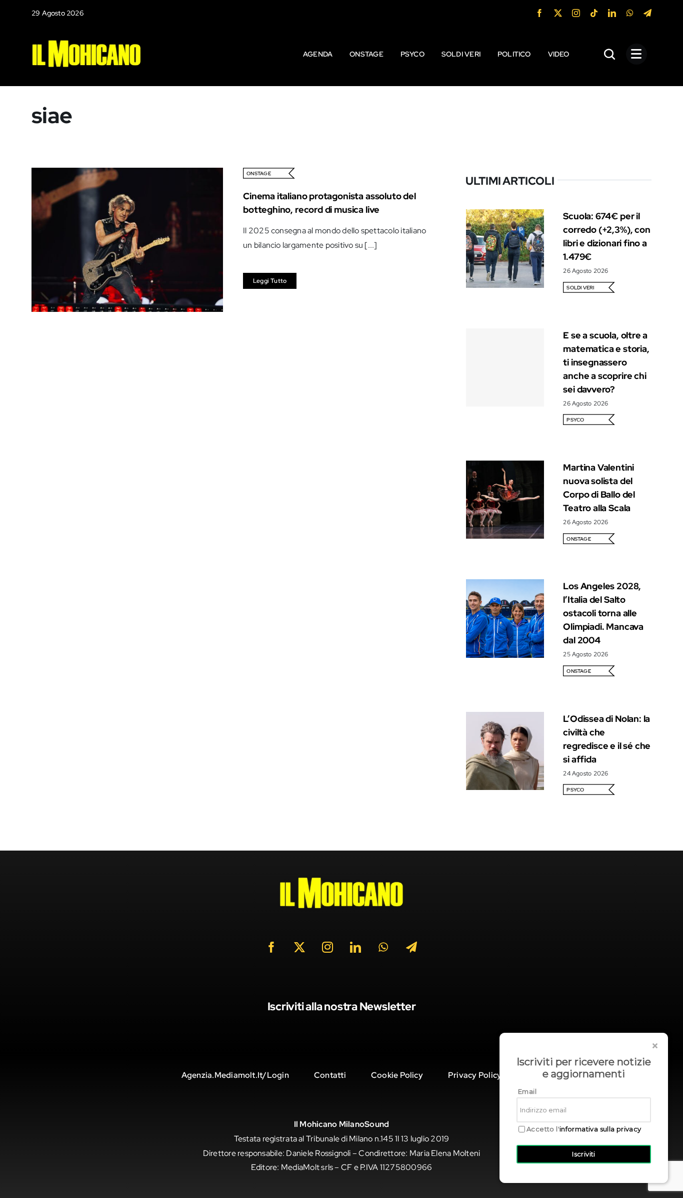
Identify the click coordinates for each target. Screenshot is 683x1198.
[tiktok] (594, 13)
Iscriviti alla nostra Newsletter (342, 1006)
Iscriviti (584, 1154)
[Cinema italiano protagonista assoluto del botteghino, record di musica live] (127, 174)
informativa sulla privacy (601, 1129)
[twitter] (558, 13)
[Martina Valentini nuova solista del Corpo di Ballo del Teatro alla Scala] (505, 467)
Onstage (258, 173)
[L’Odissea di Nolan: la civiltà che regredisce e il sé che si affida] (505, 718)
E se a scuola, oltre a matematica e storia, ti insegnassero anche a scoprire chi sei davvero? (606, 362)
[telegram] (648, 13)
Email (527, 1091)
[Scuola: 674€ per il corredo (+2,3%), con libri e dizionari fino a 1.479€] (505, 216)
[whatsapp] (630, 13)
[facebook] (540, 13)
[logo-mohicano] (87, 42)
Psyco (575, 420)
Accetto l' (584, 1129)
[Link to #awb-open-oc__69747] (636, 54)
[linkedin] (612, 13)
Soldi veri (580, 287)
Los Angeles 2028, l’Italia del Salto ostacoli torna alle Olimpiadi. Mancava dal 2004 (603, 613)
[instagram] (576, 13)
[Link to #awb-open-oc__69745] (610, 54)
